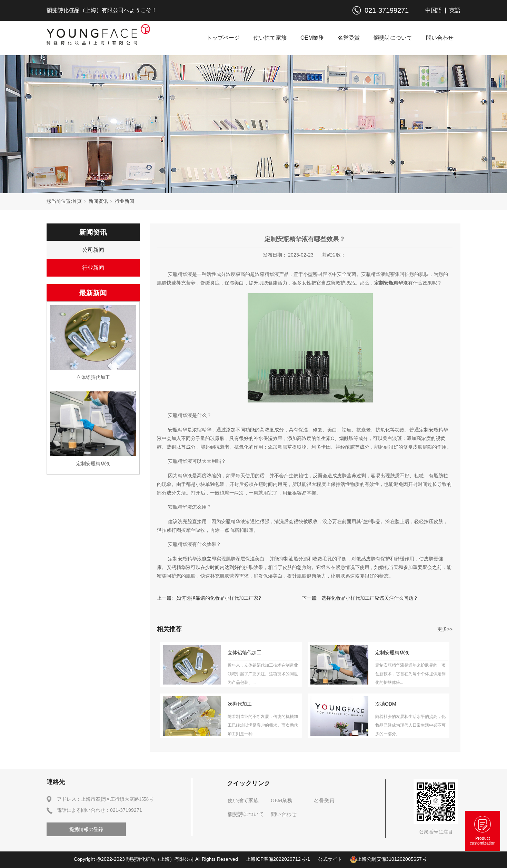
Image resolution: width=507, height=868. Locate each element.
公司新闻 (93, 250)
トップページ (223, 38)
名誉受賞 (349, 38)
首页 (77, 201)
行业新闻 (124, 201)
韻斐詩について (393, 38)
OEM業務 (312, 38)
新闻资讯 (98, 201)
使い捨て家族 (270, 38)
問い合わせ (440, 38)
